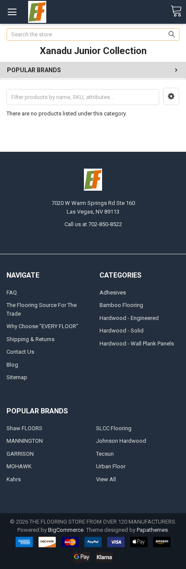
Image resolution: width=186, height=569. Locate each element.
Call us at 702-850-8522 (93, 224)
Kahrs (13, 479)
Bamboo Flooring (121, 305)
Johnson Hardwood (121, 441)
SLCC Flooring (113, 428)
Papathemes (152, 530)
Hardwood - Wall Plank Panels (136, 343)
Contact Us (20, 351)
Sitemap (16, 377)
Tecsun (105, 454)
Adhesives (112, 292)
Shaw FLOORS (24, 428)
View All (106, 479)
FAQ (11, 292)
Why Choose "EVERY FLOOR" (42, 326)
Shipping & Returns (30, 339)
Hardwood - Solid (121, 330)
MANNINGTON (24, 441)
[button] (171, 96)
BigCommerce (65, 530)
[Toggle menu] (12, 12)
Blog (12, 364)
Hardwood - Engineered (129, 318)
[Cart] (176, 11)
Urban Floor (110, 466)
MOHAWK (19, 466)
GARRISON (20, 454)
